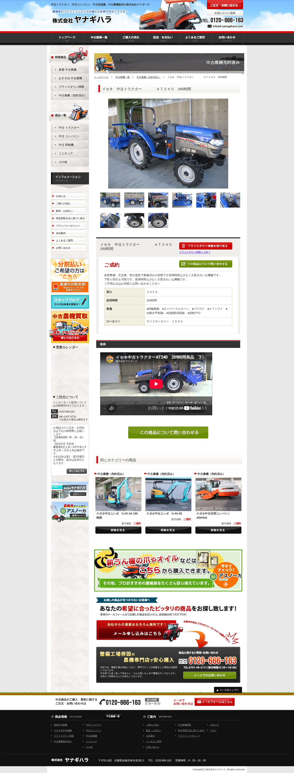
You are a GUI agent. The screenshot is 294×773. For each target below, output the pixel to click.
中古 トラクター (69, 127)
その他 (63, 162)
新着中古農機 (60, 725)
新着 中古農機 (67, 69)
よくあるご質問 (64, 240)
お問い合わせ (63, 248)
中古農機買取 (184, 725)
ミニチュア (66, 153)
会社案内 (61, 233)
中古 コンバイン (69, 136)
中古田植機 (91, 736)
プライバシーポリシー (68, 225)
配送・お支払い (64, 211)
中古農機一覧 (122, 77)
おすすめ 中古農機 (70, 78)
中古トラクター (93, 725)
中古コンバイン (93, 730)
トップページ (101, 77)
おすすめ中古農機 (63, 730)
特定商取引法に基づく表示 (70, 218)
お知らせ (61, 196)
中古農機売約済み (63, 741)
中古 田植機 (66, 144)
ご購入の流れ (63, 203)
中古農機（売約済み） (149, 77)
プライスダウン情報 (71, 86)
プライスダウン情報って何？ (194, 252)
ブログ (213, 730)
